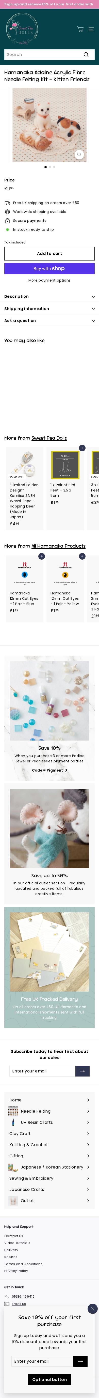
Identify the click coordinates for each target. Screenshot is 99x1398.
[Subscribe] (80, 1361)
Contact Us (13, 1236)
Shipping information (26, 308)
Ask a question (20, 320)
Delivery (11, 1250)
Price (9, 180)
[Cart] (80, 29)
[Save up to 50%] (49, 828)
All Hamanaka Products (58, 546)
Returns (10, 1256)
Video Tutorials (17, 1242)
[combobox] (49, 54)
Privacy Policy (16, 1270)
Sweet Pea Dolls (49, 438)
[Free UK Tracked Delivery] (49, 952)
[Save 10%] (49, 701)
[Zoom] (79, 154)
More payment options (49, 280)
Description (16, 296)
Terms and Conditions (23, 1264)
